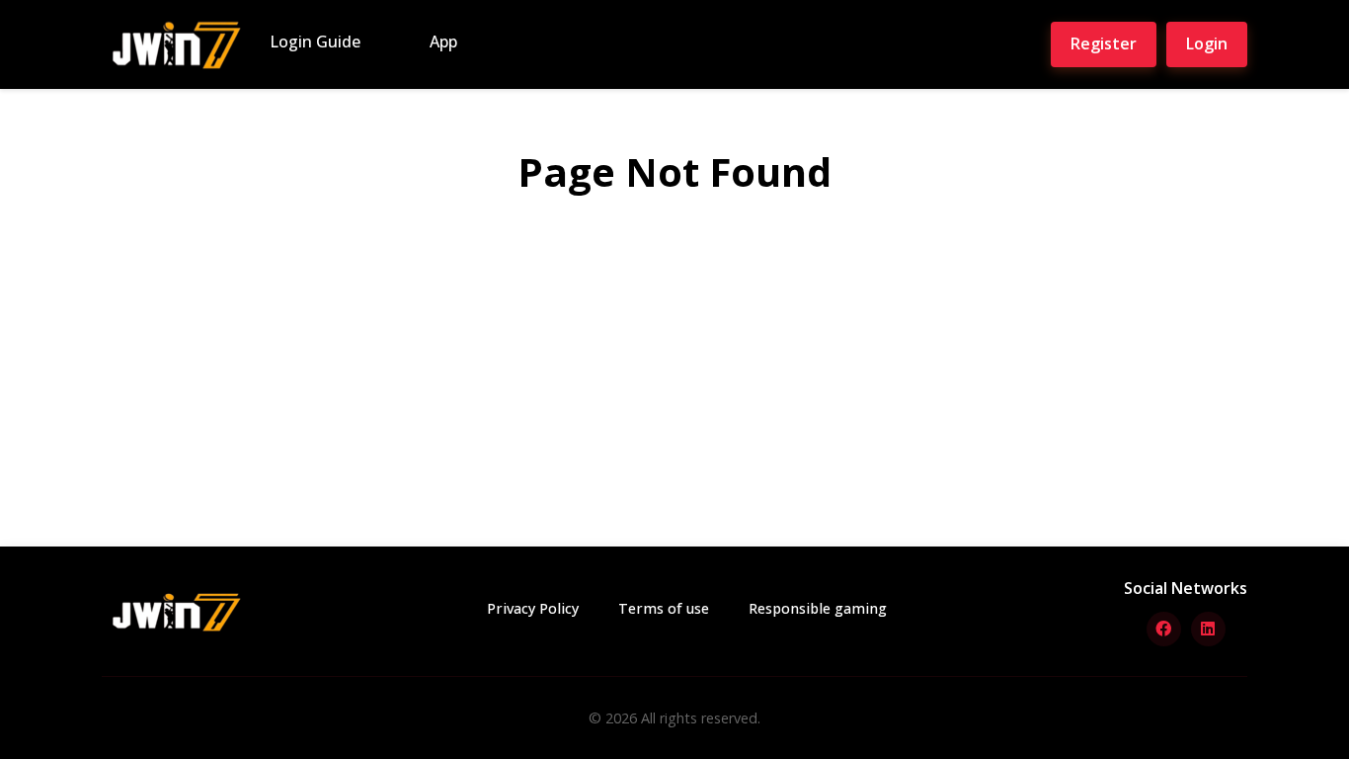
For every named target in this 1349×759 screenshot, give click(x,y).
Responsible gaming (818, 608)
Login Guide (315, 41)
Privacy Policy (533, 608)
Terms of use (663, 608)
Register (1104, 43)
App (443, 41)
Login (1207, 43)
